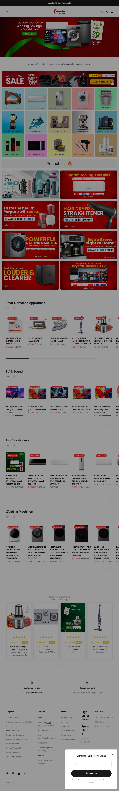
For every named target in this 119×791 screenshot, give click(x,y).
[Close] (112, 754)
